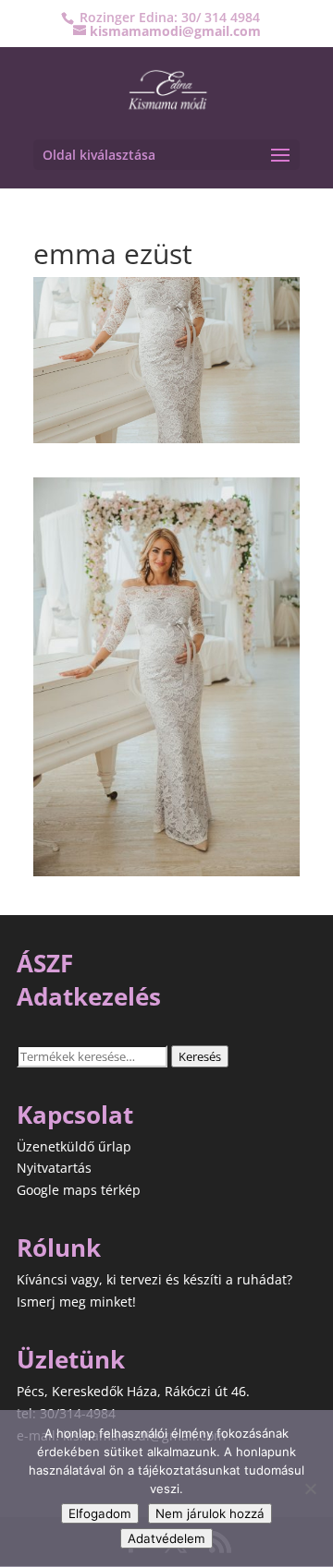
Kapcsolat (75, 1114)
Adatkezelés (89, 996)
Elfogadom (99, 1513)
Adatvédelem (166, 1538)
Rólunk (59, 1247)
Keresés (200, 1056)
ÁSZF (45, 963)
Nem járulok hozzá (210, 1513)
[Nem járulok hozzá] (310, 1488)
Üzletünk (71, 1359)
